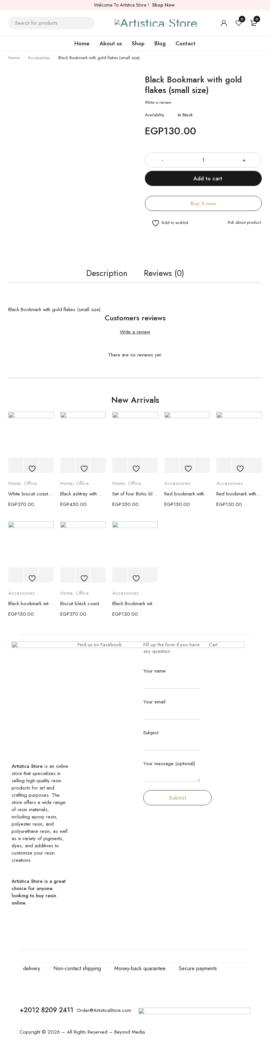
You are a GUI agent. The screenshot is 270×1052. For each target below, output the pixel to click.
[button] (15, 465)
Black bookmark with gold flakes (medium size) (31, 603)
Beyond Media (129, 1032)
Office (30, 483)
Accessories (39, 58)
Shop (138, 43)
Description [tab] (106, 273)
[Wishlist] (166, 223)
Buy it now (203, 203)
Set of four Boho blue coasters (135, 493)
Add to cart (207, 178)
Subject (150, 733)
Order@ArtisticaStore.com (104, 1010)
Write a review (158, 102)
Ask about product (244, 222)
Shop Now (163, 5)
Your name (154, 671)
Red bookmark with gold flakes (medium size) (187, 493)
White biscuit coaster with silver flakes (31, 493)
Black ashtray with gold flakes (83, 493)
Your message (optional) (169, 764)
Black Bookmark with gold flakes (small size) (135, 603)
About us (110, 43)
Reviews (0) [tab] (164, 273)
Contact (186, 43)
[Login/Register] (223, 23)
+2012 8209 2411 (46, 1010)
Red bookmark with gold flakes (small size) (239, 493)
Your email (154, 702)
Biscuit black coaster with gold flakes (83, 603)
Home (82, 43)
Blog (160, 43)
